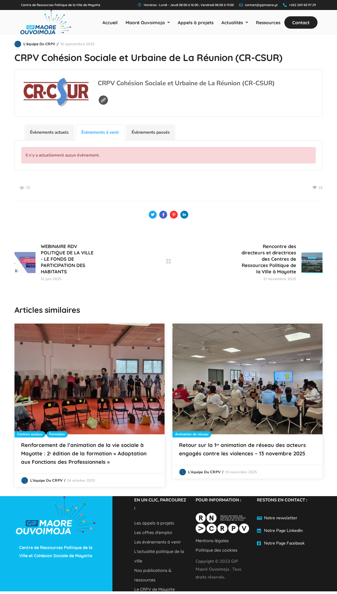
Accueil (110, 22)
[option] (89, 405)
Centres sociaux (30, 434)
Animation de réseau (192, 434)
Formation (57, 434)
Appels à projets (196, 22)
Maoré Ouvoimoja (145, 22)
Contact (301, 22)
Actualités (232, 22)
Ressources (268, 22)
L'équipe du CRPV (39, 44)
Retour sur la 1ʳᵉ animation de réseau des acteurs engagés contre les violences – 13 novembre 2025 (242, 449)
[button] (148, 22)
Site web (103, 100)
